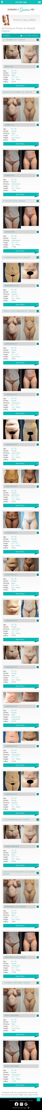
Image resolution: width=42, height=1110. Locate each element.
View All (35, 36)
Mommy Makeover (15, 820)
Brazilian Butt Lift (15, 257)
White (13, 75)
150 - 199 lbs (15, 188)
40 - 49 (13, 129)
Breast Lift (13, 40)
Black (13, 583)
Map (3, 2)
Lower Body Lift (21, 311)
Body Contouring (15, 983)
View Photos (20, 86)
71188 (13, 1081)
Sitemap (30, 1100)
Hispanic (14, 294)
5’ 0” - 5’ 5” (14, 77)
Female (13, 73)
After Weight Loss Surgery (24, 872)
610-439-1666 (21, 2)
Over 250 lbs (15, 138)
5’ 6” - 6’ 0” (14, 543)
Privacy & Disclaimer (20, 1100)
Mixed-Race (15, 495)
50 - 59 (13, 290)
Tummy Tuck (19, 92)
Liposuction (12, 201)
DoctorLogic (23, 1108)
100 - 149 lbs (15, 79)
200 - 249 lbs (15, 546)
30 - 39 (13, 71)
